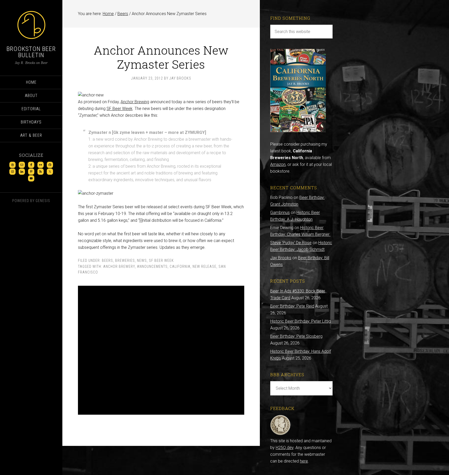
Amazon (278, 164)
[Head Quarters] (280, 434)
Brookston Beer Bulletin (31, 52)
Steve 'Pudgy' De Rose (291, 242)
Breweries (125, 260)
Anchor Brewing (135, 101)
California (180, 266)
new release (204, 266)
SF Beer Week (120, 108)
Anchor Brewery (119, 266)
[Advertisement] (161, 350)
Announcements (152, 266)
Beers (107, 260)
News (142, 260)
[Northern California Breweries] (298, 130)
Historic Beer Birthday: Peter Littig (300, 321)
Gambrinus (280, 212)
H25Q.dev (284, 447)
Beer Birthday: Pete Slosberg (296, 336)
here (304, 461)
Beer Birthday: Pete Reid (292, 306)
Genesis (43, 201)
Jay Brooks (280, 257)
